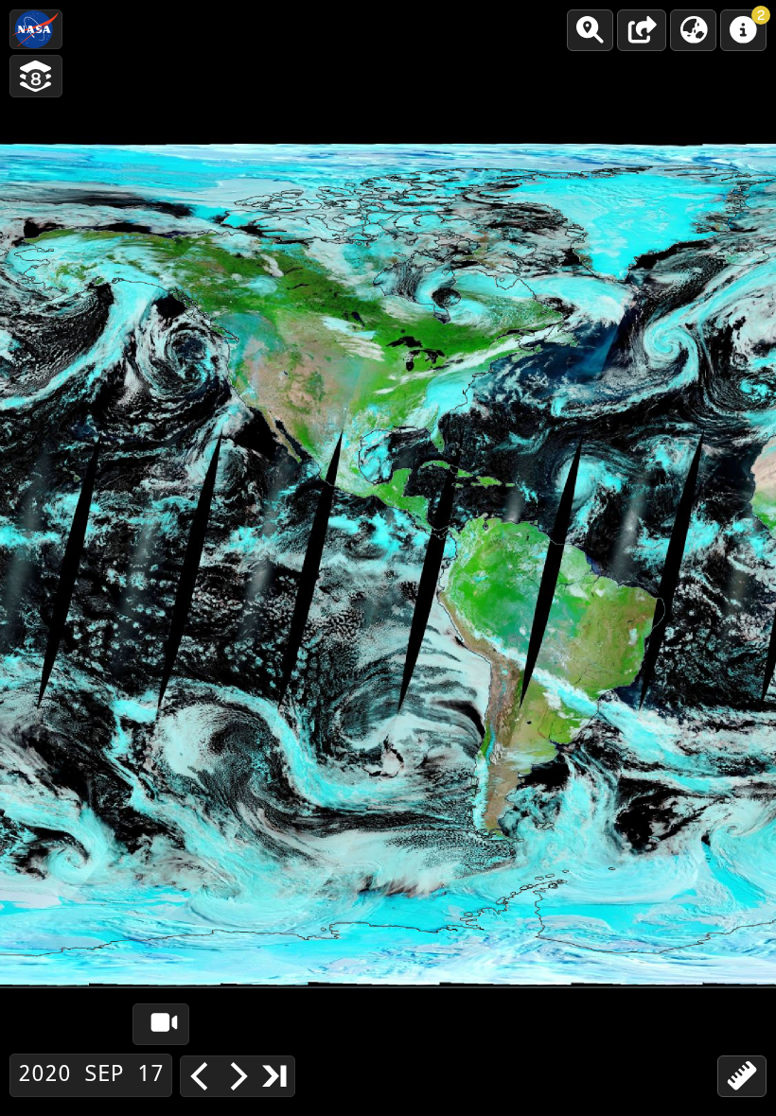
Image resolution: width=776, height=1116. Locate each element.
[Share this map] (641, 30)
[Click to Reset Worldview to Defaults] (35, 29)
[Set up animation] (160, 1024)
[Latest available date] (275, 1075)
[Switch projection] (693, 30)
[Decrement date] (200, 1076)
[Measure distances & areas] (742, 1076)
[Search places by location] (590, 30)
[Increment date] (237, 1076)
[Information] (743, 30)
